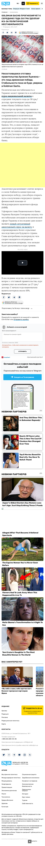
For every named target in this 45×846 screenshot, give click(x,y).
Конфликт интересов (29, 781)
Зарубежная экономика (30, 778)
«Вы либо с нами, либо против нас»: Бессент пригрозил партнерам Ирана (17, 691)
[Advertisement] (22, 165)
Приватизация (7, 787)
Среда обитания (7, 800)
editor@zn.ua (33, 745)
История (25, 794)
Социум (25, 791)
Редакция (5, 714)
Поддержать (34, 3)
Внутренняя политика (9, 774)
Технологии (6, 797)
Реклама (5, 717)
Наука (4, 794)
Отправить (22, 351)
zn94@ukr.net (28, 742)
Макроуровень (7, 781)
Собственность (27, 803)
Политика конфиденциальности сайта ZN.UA (15, 839)
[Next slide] (41, 8)
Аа (23, 3)
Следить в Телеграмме (24, 377)
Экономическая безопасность (27, 785)
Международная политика (11, 778)
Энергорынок (6, 784)
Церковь (5, 803)
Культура (5, 807)
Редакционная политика (10, 721)
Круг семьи (26, 797)
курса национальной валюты (17, 96)
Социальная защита (29, 774)
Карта (4, 724)
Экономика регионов (9, 790)
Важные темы (7, 9)
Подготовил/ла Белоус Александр (15, 308)
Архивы (4, 711)
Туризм (24, 800)
